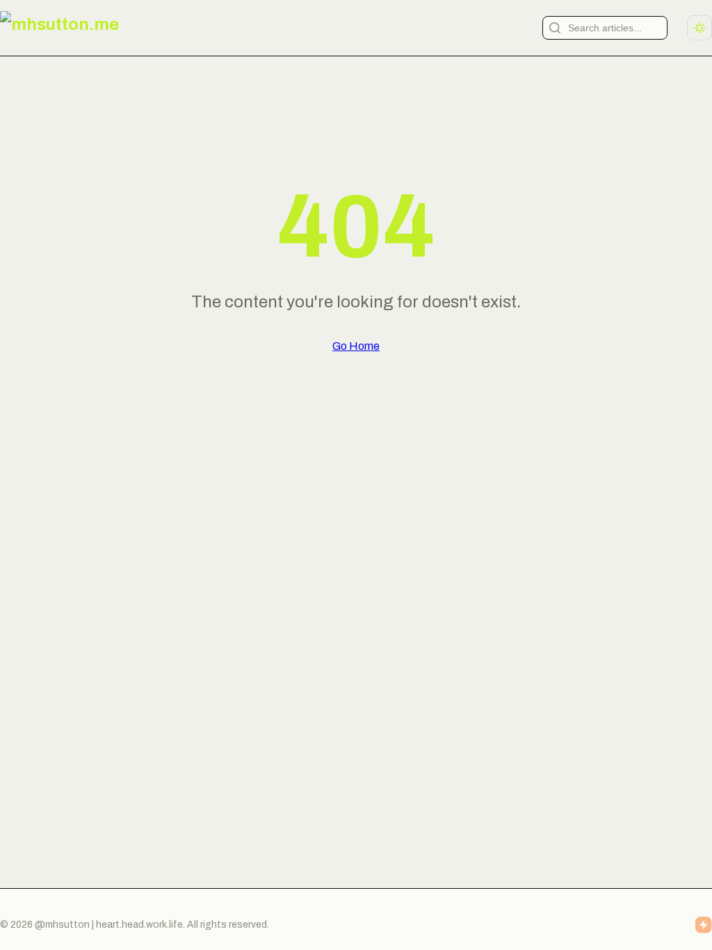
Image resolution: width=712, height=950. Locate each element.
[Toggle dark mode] (699, 27)
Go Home (356, 346)
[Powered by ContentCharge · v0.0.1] (703, 925)
